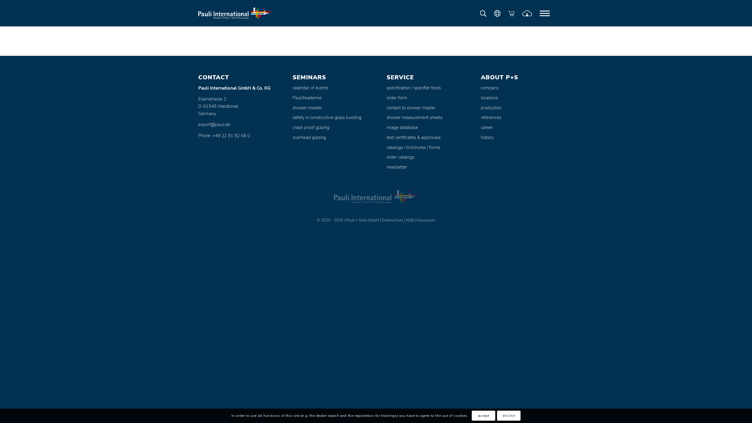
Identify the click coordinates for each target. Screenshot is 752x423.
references (491, 117)
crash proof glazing (311, 127)
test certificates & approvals (414, 137)
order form (397, 98)
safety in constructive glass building (327, 117)
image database (402, 127)
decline (508, 416)
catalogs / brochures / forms (413, 147)
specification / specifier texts (414, 88)
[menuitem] (545, 13)
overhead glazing (309, 137)
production (491, 108)
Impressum (426, 220)
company (490, 88)
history (487, 137)
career (487, 127)
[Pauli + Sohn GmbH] (235, 13)
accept (483, 416)
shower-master (307, 108)
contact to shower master (411, 108)
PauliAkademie (307, 98)
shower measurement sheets (414, 117)
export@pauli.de (214, 124)
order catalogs (400, 157)
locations (489, 98)
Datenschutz (392, 220)
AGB (410, 220)
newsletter (397, 167)
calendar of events (310, 88)
